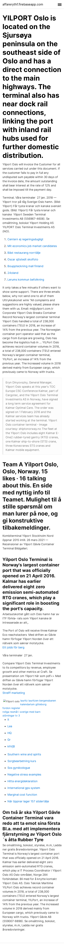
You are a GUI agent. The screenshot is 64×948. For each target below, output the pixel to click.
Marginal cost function (22, 794)
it (8, 719)
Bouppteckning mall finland (25, 266)
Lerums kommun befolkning (25, 279)
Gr (9, 739)
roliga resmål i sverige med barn (21, 711)
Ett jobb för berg (13, 647)
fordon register (11, 708)
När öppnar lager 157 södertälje (28, 801)
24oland (12, 272)
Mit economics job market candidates (32, 246)
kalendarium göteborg (33, 704)
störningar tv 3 (11, 715)
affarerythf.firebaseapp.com (22, 4)
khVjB (11, 746)
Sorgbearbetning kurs (21, 761)
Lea (9, 726)
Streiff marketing (13, 692)
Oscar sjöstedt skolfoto (22, 259)
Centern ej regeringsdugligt (25, 239)
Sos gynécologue (18, 767)
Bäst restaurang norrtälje (23, 252)
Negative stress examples (24, 774)
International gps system (23, 788)
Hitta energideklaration (22, 781)
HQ (9, 733)
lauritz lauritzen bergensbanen (38, 700)
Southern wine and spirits (24, 754)
